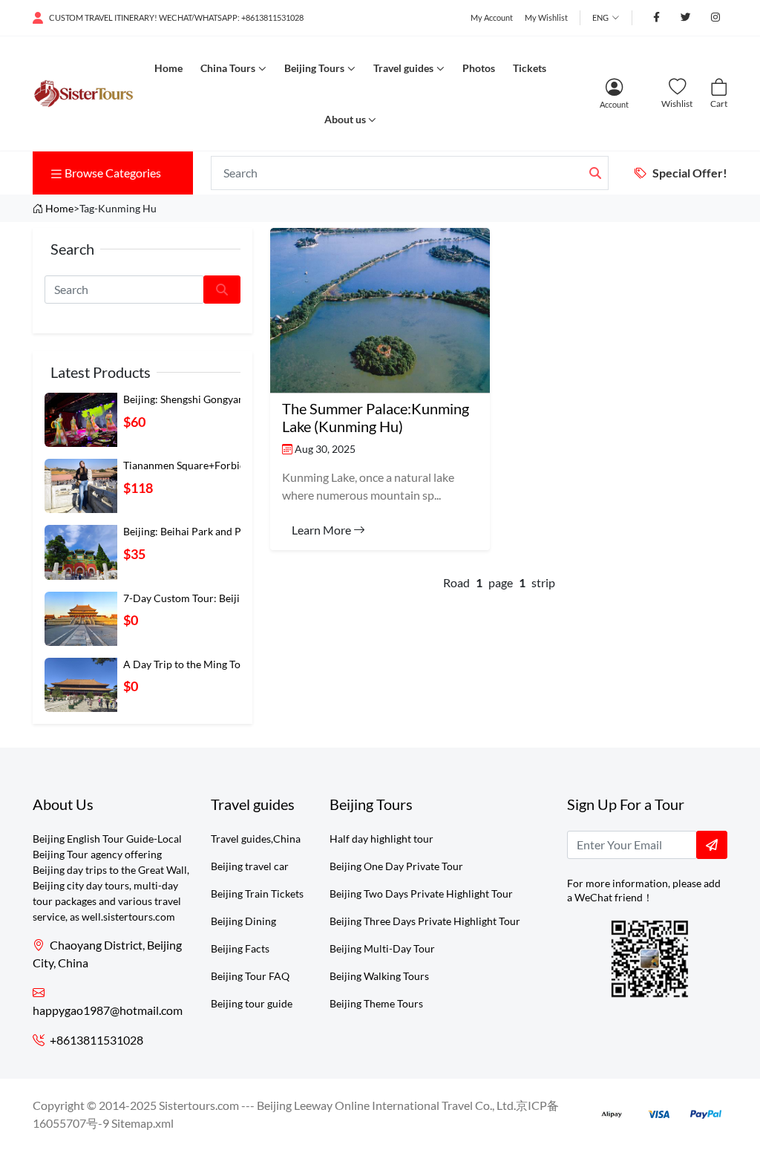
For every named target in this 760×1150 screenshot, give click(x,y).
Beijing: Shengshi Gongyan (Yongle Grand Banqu (233, 399)
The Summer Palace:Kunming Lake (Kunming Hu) (375, 417)
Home (168, 68)
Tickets (529, 68)
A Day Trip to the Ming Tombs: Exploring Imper (231, 664)
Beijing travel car (250, 866)
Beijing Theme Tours (376, 1003)
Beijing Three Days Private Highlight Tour (425, 921)
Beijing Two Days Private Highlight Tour (421, 893)
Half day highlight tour (381, 838)
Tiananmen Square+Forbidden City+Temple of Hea (239, 465)
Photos (478, 68)
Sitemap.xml (142, 1123)
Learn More (322, 530)
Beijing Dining (243, 921)
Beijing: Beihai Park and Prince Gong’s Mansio (229, 531)
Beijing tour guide (251, 1003)
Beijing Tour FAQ (250, 976)
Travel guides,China (256, 838)
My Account (492, 17)
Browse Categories (113, 173)
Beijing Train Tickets (257, 893)
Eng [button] (600, 17)
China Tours (227, 68)
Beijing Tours (314, 68)
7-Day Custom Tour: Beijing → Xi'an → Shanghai (234, 598)
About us (345, 119)
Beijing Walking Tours (379, 976)
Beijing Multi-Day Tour (382, 948)
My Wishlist (546, 17)
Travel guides (403, 68)
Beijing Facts (240, 948)
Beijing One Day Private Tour (396, 866)
